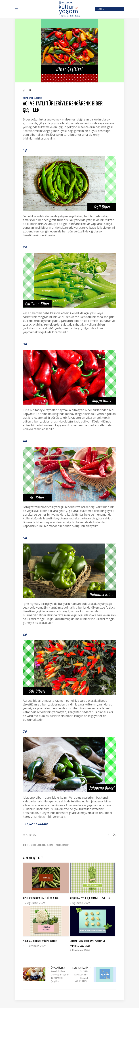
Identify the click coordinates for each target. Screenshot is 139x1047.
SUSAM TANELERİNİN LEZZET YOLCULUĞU (81, 976)
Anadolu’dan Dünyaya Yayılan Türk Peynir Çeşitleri (60, 976)
